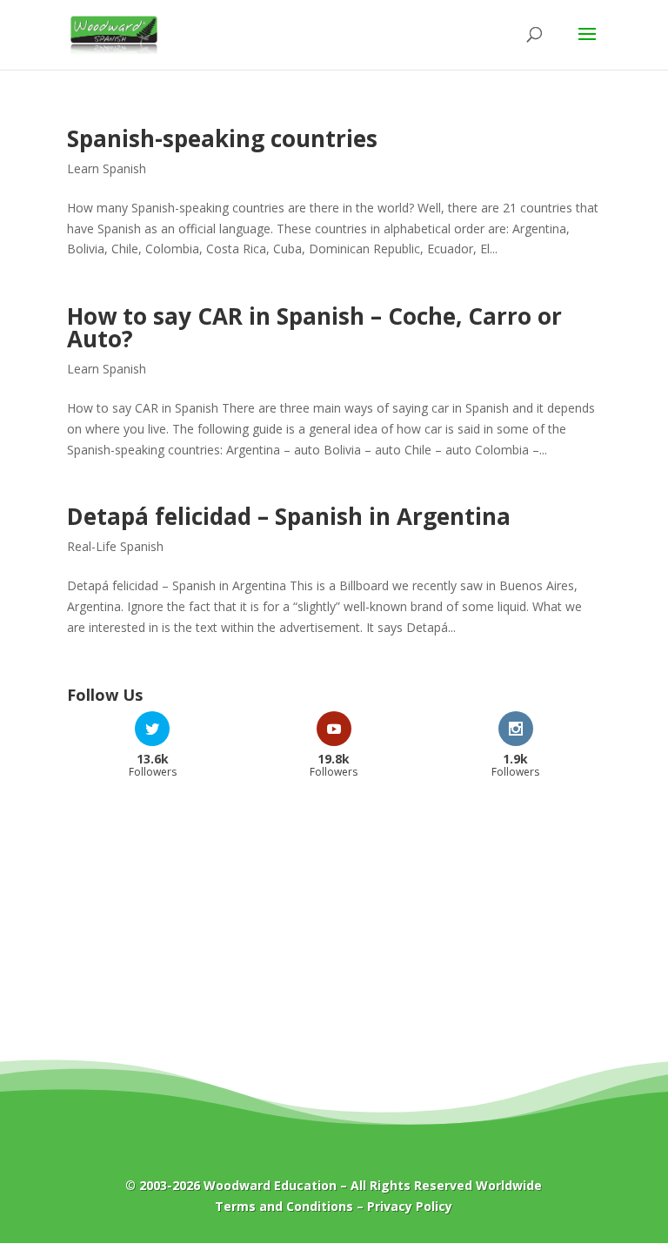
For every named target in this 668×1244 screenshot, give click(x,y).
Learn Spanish (106, 168)
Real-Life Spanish (115, 546)
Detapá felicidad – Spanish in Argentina (289, 516)
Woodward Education (270, 1185)
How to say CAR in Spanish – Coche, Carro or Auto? (314, 327)
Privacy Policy (409, 1206)
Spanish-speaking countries (222, 138)
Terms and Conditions (284, 1206)
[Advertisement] (334, 930)
